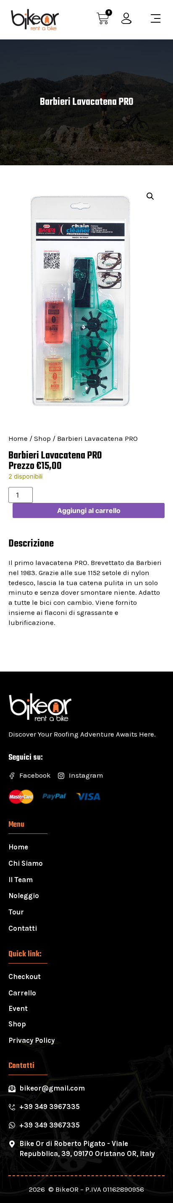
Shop (42, 438)
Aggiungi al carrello (89, 510)
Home (18, 438)
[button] (150, 196)
